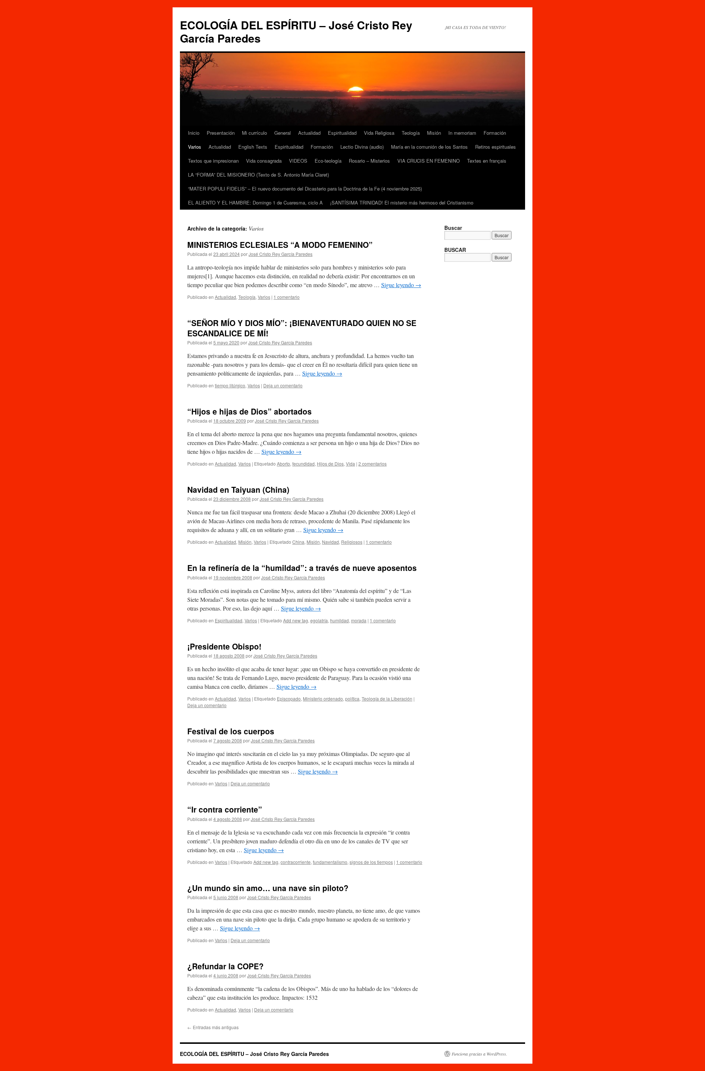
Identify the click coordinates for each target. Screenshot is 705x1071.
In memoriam (462, 132)
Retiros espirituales (495, 146)
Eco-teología (328, 160)
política (352, 698)
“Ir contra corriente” (224, 809)
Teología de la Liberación (387, 698)
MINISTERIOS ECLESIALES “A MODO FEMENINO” (280, 244)
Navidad (330, 542)
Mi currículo (254, 132)
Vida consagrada (264, 160)
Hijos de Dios (330, 463)
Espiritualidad (342, 132)
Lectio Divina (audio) (362, 146)
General (282, 132)
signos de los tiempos (371, 862)
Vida (350, 463)
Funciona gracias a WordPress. (479, 1054)
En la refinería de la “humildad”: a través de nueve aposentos (302, 567)
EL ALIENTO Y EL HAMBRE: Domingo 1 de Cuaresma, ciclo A (255, 202)
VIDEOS (298, 160)
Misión (434, 132)
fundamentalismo (330, 862)
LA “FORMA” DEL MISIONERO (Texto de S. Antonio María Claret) (258, 174)
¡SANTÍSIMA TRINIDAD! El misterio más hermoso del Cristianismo (401, 202)
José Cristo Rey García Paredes (280, 254)
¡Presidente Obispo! (224, 646)
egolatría (319, 620)
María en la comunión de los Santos (429, 146)
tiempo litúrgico (230, 385)
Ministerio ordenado (323, 698)
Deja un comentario (283, 385)
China (298, 542)
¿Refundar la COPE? (225, 966)
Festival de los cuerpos (230, 731)
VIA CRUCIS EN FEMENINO (428, 160)
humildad (339, 620)
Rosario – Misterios (369, 160)
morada (358, 620)
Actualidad (309, 132)
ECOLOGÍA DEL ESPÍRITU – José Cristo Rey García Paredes (296, 31)
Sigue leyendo (401, 285)
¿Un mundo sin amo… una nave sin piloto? (267, 887)
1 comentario (287, 297)
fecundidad (303, 463)
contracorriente (296, 862)
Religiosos (351, 542)
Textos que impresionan (213, 160)
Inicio (193, 132)
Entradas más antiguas (213, 1027)
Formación (495, 132)
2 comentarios (372, 463)
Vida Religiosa (379, 132)
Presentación (221, 132)
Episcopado (289, 698)
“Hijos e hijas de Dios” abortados (249, 411)
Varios (194, 146)
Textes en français (486, 160)
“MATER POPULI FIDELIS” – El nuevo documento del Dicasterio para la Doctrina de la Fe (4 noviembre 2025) (305, 188)
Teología (411, 132)
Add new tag (295, 620)
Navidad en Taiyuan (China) (238, 489)
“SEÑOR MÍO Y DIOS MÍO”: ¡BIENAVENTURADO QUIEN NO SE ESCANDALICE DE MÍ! (301, 327)
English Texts (252, 146)
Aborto (283, 463)
